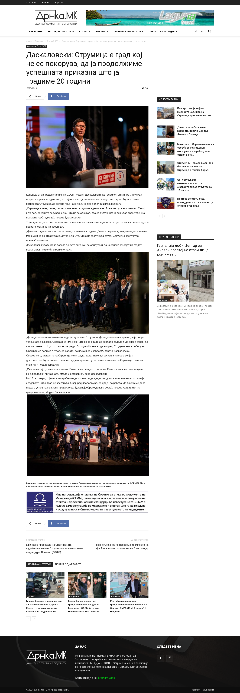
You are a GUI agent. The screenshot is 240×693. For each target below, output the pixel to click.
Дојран (30, 596)
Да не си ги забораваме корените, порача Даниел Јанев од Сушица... (192, 131)
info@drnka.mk (106, 677)
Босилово (115, 596)
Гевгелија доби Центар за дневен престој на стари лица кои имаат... (183, 249)
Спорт (83, 31)
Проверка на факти (127, 31)
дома (29, 41)
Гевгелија (162, 300)
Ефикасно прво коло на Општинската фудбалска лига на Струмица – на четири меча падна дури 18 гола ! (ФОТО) (54, 548)
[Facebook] (196, 31)
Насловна (36, 31)
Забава (101, 31)
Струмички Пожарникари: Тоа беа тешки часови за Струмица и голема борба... (195, 166)
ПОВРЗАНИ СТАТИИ (39, 564)
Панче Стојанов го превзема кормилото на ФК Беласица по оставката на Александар (122, 546)
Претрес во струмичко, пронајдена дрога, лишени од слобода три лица (195, 202)
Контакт (46, 2)
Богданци (74, 596)
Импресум (58, 2)
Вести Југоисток (59, 31)
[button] (209, 31)
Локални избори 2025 (46, 41)
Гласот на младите (163, 31)
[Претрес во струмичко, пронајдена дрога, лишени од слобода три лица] (165, 203)
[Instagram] (202, 31)
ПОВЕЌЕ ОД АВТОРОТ (68, 564)
